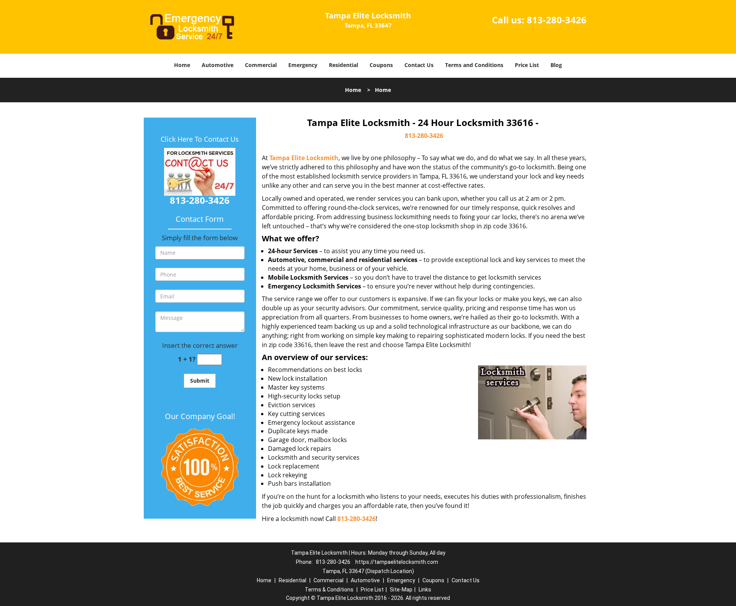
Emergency (302, 65)
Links (425, 589)
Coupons (381, 65)
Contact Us (419, 65)
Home (182, 65)
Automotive (217, 65)
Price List (527, 65)
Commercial (261, 65)
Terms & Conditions (329, 589)
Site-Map (401, 589)
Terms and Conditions (474, 65)
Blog (556, 65)
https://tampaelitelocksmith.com (396, 562)
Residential (343, 65)
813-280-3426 (556, 19)
